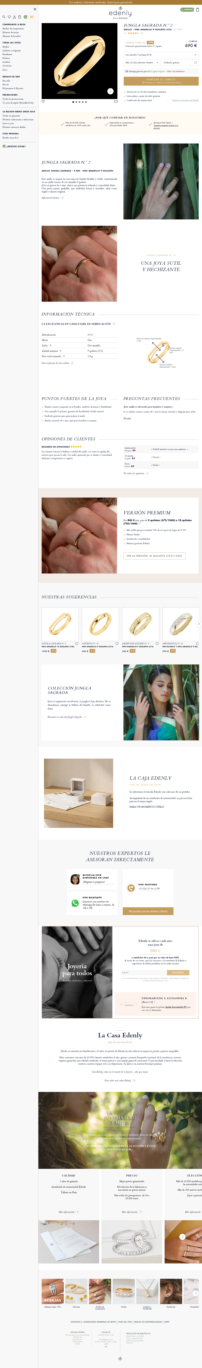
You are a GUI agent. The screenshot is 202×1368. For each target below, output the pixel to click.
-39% (150, 42)
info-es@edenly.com (106, 1340)
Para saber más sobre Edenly (118, 1081)
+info (166, 980)
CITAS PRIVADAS (11, 134)
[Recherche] (5, 17)
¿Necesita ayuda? (16, 146)
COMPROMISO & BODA (14, 24)
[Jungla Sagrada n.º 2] (79, 61)
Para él (6, 84)
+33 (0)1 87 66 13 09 (149, 888)
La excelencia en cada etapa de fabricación (76, 324)
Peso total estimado (52, 356)
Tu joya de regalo (18, 102)
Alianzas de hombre (12, 36)
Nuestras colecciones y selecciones (18, 119)
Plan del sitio (125, 1322)
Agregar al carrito (163, 81)
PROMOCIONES (10, 95)
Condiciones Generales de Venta (99, 1322)
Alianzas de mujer (11, 32)
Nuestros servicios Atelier (14, 127)
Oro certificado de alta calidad (55, 363)
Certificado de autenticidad (139, 100)
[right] (110, 91)
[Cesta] (21, 17)
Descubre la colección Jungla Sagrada (65, 717)
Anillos (6, 46)
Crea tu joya (8, 123)
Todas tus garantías (11, 115)
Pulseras (6, 58)
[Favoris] (10, 17)
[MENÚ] (35, 9)
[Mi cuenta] (15, 17)
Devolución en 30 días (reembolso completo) (146, 91)
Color (45, 345)
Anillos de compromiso (13, 28)
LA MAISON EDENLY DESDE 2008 (19, 112)
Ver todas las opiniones (133, 473)
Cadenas (6, 61)
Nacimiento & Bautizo (13, 88)
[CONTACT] (106, 1346)
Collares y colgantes (12, 50)
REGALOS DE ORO (11, 77)
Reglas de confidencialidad (148, 1322)
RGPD (167, 1322)
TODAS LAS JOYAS (12, 43)
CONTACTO (75, 1322)
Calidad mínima (50, 350)
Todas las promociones (13, 98)
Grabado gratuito (171, 62)
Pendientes (7, 54)
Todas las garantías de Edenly (185, 100)
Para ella (6, 80)
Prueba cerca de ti (10, 137)
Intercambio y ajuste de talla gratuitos (143, 96)
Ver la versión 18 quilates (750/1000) (154, 556)
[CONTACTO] (26, 17)
